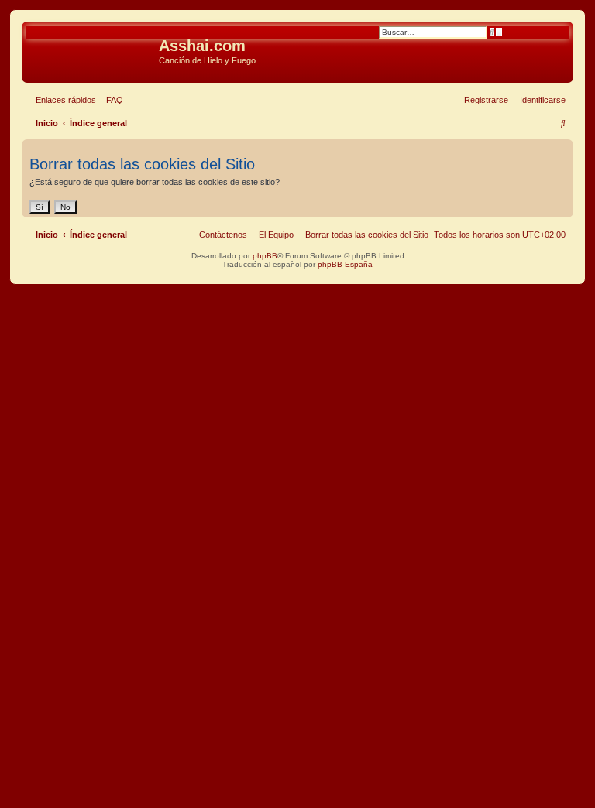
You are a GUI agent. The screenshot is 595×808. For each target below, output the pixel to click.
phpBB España (345, 264)
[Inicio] (92, 50)
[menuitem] (111, 100)
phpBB (265, 256)
